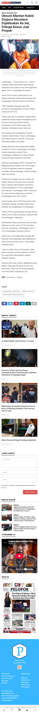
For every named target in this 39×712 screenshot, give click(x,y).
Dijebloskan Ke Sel (28, 291)
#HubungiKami (7, 700)
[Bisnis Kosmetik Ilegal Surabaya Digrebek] (19, 428)
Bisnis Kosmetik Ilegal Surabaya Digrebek (19, 440)
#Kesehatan (25, 680)
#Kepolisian (6, 674)
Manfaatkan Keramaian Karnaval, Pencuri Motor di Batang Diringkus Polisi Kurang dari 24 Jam (18, 408)
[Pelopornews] (19, 651)
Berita (4, 13)
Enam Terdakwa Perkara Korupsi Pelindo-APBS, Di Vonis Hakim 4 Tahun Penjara (25, 528)
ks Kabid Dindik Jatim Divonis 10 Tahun (18, 341)
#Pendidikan (25, 687)
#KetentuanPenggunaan (10, 696)
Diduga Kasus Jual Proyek (11, 291)
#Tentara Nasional (8, 676)
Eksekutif (31, 8)
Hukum (16, 505)
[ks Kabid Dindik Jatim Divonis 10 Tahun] (19, 329)
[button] (27, 2)
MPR (3, 8)
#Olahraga (24, 682)
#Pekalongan (25, 674)
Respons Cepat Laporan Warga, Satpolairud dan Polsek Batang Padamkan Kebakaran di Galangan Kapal (19, 372)
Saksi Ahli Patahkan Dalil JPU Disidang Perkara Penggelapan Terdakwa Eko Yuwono (24, 509)
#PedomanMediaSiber (9, 698)
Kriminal (10, 13)
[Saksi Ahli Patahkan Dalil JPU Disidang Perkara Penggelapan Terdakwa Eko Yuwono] (7, 507)
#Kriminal (5, 681)
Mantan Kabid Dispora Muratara (13, 294)
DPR (9, 8)
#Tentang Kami (7, 691)
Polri (15, 13)
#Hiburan (24, 678)
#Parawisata (25, 685)
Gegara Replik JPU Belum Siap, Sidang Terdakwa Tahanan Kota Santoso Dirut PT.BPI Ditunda (25, 519)
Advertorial (19, 8)
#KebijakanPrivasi (8, 693)
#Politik (4, 683)
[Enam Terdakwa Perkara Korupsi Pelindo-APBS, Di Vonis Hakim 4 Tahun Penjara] (7, 527)
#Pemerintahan (7, 678)
